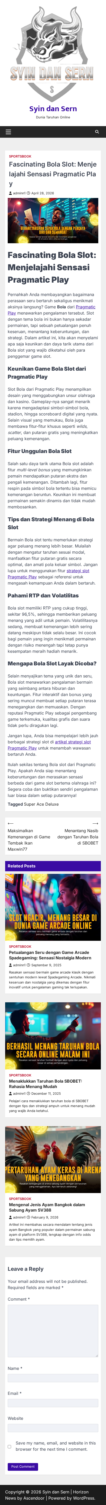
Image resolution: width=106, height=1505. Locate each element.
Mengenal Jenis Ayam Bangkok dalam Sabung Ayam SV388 (47, 1207)
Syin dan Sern (53, 109)
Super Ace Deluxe (41, 804)
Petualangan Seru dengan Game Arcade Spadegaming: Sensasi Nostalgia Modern (50, 955)
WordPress (83, 1498)
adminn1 (19, 193)
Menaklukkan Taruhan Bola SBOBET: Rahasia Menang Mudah (45, 1083)
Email (15, 1393)
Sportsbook (20, 156)
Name (15, 1368)
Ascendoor (34, 1498)
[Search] (97, 132)
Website (15, 1418)
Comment (19, 1299)
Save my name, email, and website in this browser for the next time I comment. (56, 1446)
